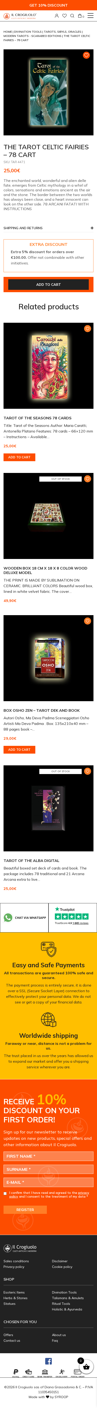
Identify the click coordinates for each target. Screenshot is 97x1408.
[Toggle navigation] (90, 16)
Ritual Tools (61, 1304)
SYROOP (61, 1397)
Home (8, 31)
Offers (8, 1335)
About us (59, 1335)
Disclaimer (60, 1261)
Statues (10, 1304)
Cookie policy (62, 1267)
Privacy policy (14, 1267)
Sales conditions (16, 1261)
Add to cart (48, 284)
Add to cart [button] (19, 457)
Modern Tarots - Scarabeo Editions (33, 36)
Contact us (12, 1340)
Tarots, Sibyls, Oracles (63, 31)
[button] (48, 229)
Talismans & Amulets (68, 1298)
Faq (55, 1340)
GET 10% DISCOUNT (48, 5)
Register (25, 1209)
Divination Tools (28, 31)
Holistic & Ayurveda (67, 1309)
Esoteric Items (14, 1292)
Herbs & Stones (16, 1298)
